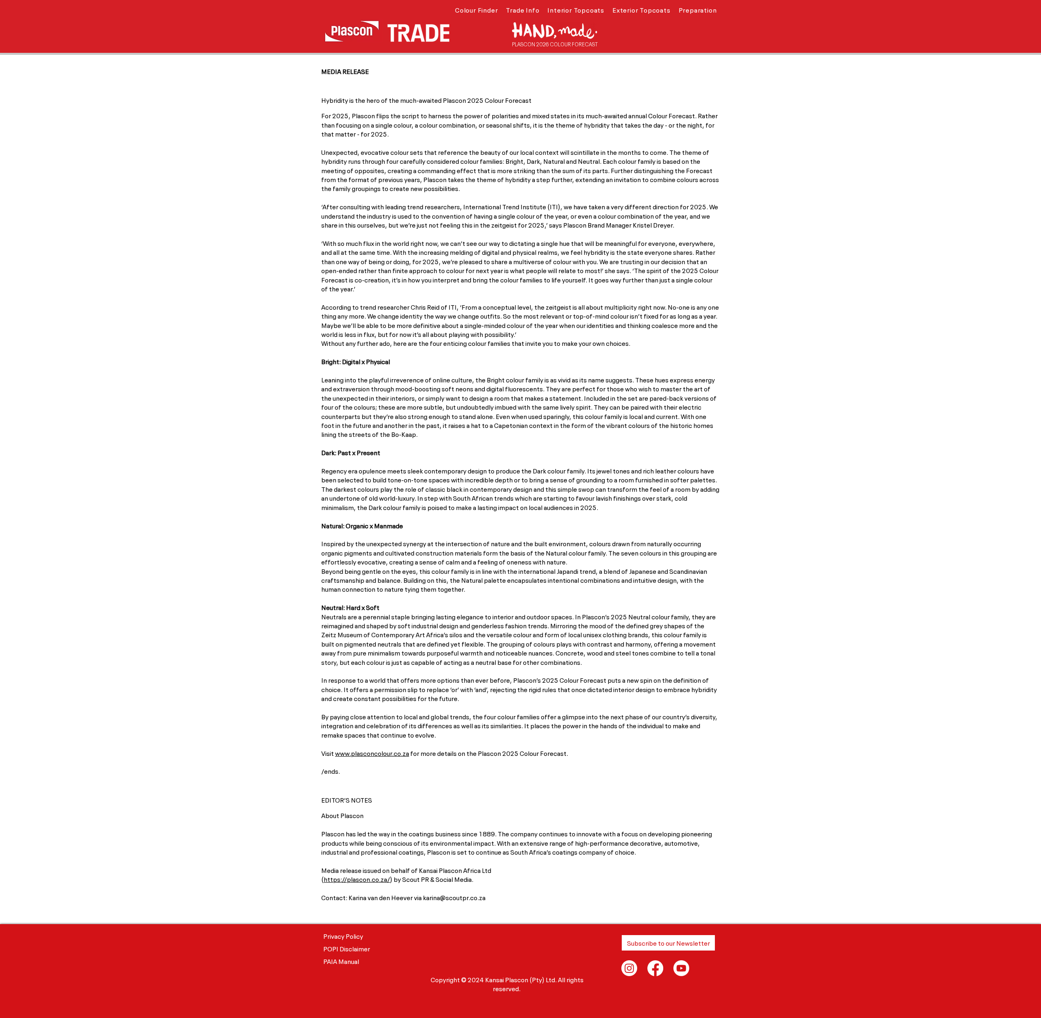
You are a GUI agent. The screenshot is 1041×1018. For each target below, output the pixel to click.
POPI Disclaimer (346, 948)
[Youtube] (681, 968)
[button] (476, 9)
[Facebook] (655, 968)
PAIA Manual (341, 961)
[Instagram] (629, 968)
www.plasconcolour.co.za (372, 753)
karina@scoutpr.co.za (454, 897)
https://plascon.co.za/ (357, 878)
